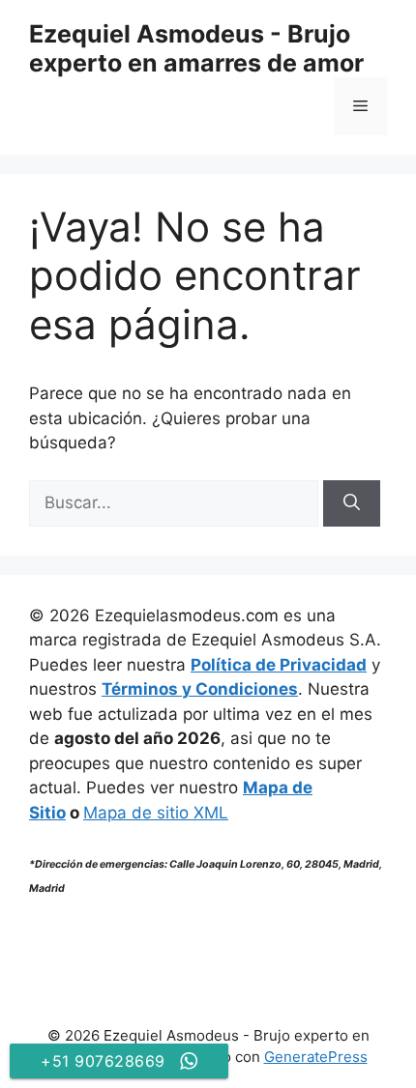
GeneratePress (316, 1056)
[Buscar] (351, 503)
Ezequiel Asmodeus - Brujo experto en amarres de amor (196, 48)
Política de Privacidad (279, 664)
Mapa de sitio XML (155, 812)
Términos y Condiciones (200, 689)
